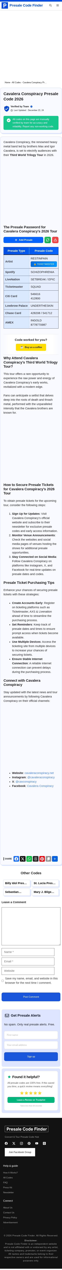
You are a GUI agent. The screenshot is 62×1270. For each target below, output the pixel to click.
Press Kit (7, 1187)
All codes (8, 1177)
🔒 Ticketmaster (44, 264)
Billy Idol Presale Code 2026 (16, 885)
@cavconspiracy (26, 781)
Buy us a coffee (31, 347)
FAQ (5, 1182)
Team (26, 106)
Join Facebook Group (20, 1152)
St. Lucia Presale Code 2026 (45, 885)
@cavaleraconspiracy (41, 777)
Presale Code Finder (26, 5)
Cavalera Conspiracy (40, 786)
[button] (50, 5)
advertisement (10, 1222)
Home (7, 82)
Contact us (8, 1212)
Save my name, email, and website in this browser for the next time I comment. (31, 980)
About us (7, 1207)
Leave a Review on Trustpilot (31, 1100)
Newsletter (8, 1192)
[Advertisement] (31, 43)
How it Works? (10, 1172)
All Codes (16, 82)
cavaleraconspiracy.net (39, 773)
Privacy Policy (10, 1217)
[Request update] (48, 240)
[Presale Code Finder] (5, 5)
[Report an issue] (55, 240)
